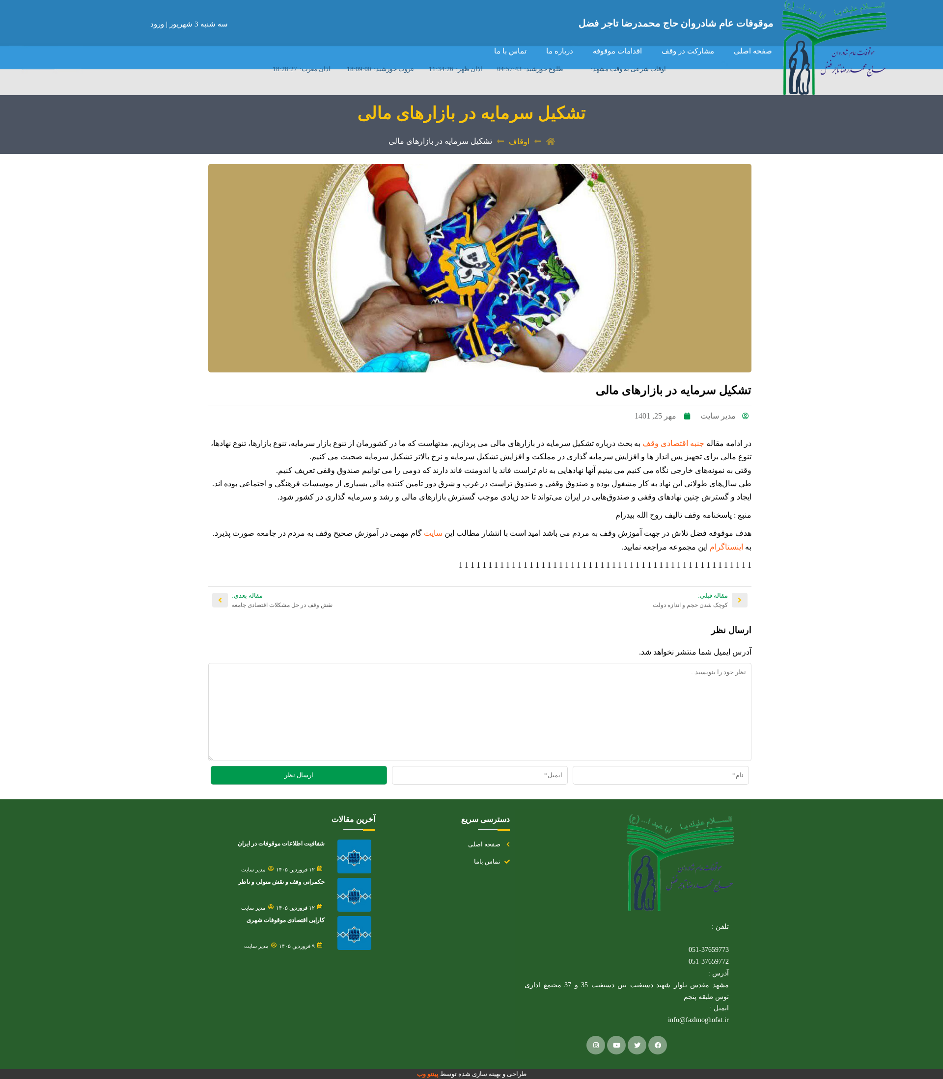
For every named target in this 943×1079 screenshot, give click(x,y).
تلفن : (720, 926)
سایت (432, 533)
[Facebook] (657, 1045)
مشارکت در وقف (688, 51)
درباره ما (559, 51)
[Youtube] (616, 1045)
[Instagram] (595, 1045)
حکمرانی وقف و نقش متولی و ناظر (281, 881)
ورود (158, 24)
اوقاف (519, 141)
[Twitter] (637, 1045)
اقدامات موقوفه (617, 51)
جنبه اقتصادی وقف (673, 443)
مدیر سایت (253, 869)
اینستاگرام (725, 547)
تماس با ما (510, 51)
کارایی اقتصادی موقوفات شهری (286, 920)
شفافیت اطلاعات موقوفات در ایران (281, 843)
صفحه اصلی (753, 51)
